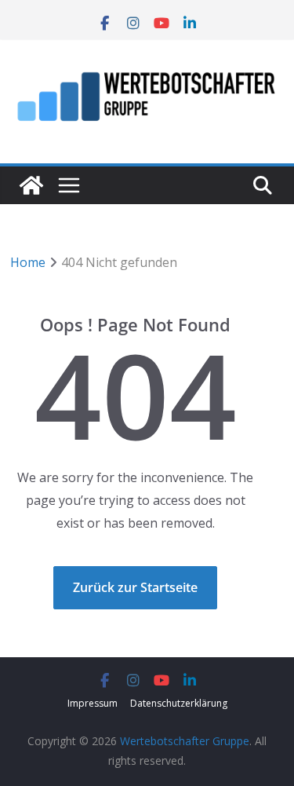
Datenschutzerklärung (178, 703)
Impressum (92, 703)
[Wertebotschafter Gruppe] (31, 185)
